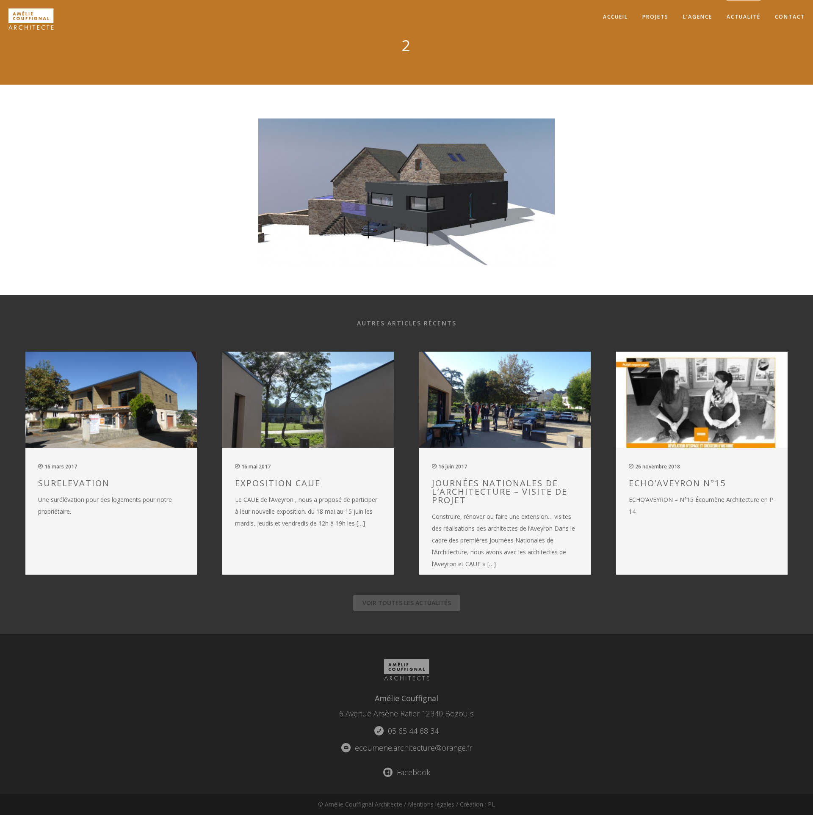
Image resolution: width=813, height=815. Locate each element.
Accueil (615, 16)
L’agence (697, 16)
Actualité (743, 16)
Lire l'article (116, 462)
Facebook (412, 772)
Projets (655, 16)
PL (491, 804)
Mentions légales (431, 804)
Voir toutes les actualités (406, 603)
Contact (790, 16)
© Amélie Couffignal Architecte (360, 804)
